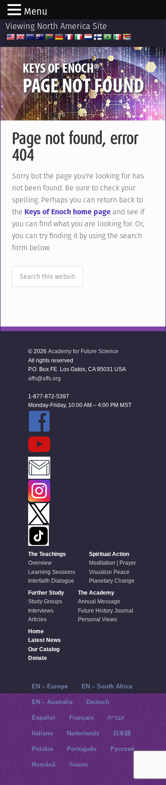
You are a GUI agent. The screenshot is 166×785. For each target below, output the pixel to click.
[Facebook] (79, 422)
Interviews (40, 610)
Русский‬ (122, 748)
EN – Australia (52, 702)
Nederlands (83, 733)
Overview (40, 563)
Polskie (42, 748)
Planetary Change (112, 581)
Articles (37, 619)
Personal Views (97, 619)
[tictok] (79, 536)
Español (43, 717)
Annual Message (99, 601)
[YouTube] (79, 445)
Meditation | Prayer (112, 563)
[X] (79, 514)
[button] (15, 10)
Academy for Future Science (83, 351)
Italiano (42, 733)
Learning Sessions (51, 572)
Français (81, 717)
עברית (115, 717)
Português (81, 748)
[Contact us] (79, 468)
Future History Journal (105, 610)
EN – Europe (50, 686)
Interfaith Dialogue (51, 581)
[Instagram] (79, 491)
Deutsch (97, 702)
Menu (35, 11)
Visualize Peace (109, 572)
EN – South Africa (107, 686)
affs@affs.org (44, 378)
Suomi (78, 764)
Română (43, 764)
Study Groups (45, 601)
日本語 (122, 733)
